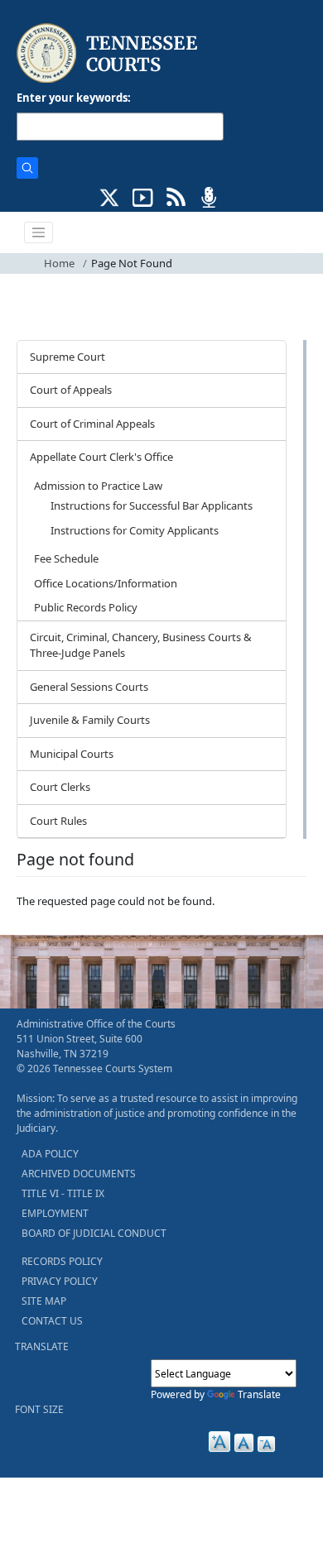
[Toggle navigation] (39, 232)
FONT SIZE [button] (39, 1409)
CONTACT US (52, 1321)
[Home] (109, 53)
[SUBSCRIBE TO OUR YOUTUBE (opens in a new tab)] (143, 196)
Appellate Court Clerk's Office (101, 456)
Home (59, 263)
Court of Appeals (71, 389)
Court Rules (58, 820)
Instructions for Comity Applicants (135, 530)
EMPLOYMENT (55, 1213)
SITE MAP (44, 1301)
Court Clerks (60, 786)
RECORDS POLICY (62, 1261)
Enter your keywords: (74, 97)
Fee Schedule (66, 558)
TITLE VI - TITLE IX (63, 1193)
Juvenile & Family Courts (90, 719)
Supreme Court (67, 356)
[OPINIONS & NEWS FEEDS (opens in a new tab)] (176, 196)
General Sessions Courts (89, 686)
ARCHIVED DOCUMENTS (79, 1174)
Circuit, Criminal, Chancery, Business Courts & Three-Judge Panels (141, 645)
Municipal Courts (71, 753)
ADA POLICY (50, 1154)
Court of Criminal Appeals (92, 423)
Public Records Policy (85, 607)
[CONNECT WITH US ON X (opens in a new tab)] (109, 196)
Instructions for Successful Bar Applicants (152, 505)
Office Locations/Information (105, 583)
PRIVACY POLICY (60, 1281)
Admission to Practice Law (98, 485)
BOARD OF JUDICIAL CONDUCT (94, 1233)
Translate (259, 1394)
